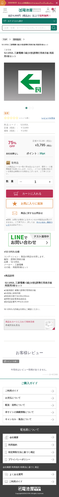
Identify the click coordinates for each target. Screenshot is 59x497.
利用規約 (12, 445)
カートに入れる (31, 193)
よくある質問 (16, 474)
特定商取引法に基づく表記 (21, 452)
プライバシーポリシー (19, 459)
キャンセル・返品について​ (18, 419)
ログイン (48, 11)
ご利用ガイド (11, 391)
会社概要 (14, 437)
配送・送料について (15, 405)
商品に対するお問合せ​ (32, 213)
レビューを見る (48, 118)
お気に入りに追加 (32, 203)
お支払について (13, 398)
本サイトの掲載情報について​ (19, 412)
